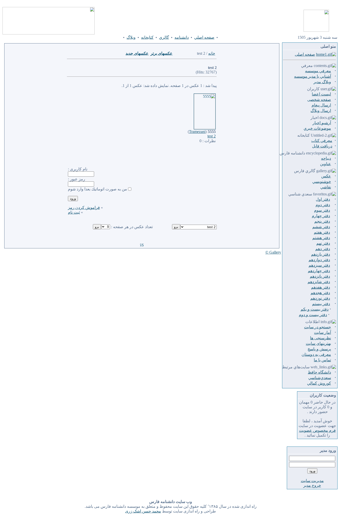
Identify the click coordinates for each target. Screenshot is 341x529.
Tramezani (197, 131)
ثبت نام (74, 212)
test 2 (211, 136)
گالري (164, 37)
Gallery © (273, 252)
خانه (211, 53)
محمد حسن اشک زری (143, 511)
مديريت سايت (312, 481)
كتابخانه (147, 37)
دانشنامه (181, 37)
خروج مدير (312, 485)
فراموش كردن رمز (84, 207)
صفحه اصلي (204, 37)
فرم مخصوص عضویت (317, 430)
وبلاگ (131, 37)
